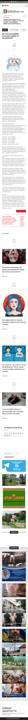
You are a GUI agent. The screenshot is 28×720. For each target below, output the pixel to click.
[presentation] (5, 433)
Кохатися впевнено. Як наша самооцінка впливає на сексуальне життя (13, 269)
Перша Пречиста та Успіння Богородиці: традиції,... (13, 680)
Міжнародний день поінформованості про (13, 577)
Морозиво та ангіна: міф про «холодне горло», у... (13, 694)
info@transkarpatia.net (6, 714)
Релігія (5, 678)
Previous (23, 16)
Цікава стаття (21, 211)
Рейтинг (24, 29)
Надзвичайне (6, 637)
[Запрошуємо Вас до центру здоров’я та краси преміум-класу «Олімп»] (14, 498)
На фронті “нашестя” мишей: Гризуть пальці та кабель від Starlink (22, 221)
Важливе (5, 664)
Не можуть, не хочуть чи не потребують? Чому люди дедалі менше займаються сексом (14, 368)
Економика (5, 607)
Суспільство (6, 576)
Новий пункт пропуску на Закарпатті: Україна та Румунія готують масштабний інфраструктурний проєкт (13, 21)
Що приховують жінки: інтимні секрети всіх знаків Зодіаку (14, 322)
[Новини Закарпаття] (14, 11)
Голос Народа (6, 591)
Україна (10, 208)
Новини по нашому (7, 650)
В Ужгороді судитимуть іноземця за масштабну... (14, 623)
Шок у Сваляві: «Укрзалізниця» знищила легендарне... (14, 653)
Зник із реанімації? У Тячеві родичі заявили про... (13, 594)
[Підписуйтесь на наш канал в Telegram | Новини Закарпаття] (14, 465)
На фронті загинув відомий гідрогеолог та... (13, 639)
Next (25, 16)
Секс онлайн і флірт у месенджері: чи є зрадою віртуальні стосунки (12, 411)
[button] (5, 433)
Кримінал (5, 621)
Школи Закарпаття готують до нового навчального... (14, 610)
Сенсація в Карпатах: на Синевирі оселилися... (15, 667)
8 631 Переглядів (15, 29)
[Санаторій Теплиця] (14, 519)
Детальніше (5, 276)
